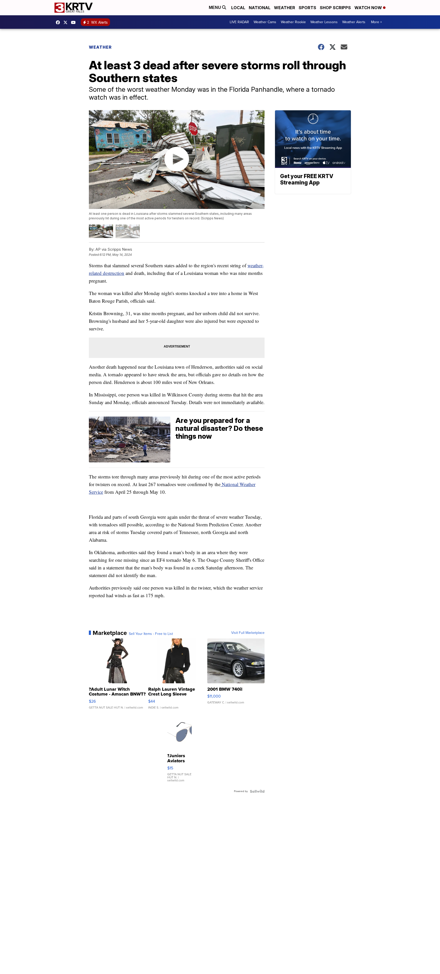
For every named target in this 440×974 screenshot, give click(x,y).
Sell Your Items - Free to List (151, 634)
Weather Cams (265, 22)
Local (238, 7)
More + (376, 22)
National (259, 7)
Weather (284, 7)
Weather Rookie (293, 22)
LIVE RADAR (239, 22)
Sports (307, 7)
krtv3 (59, 22)
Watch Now (368, 7)
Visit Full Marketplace (248, 633)
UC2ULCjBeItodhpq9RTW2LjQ (74, 22)
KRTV (66, 22)
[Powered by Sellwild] (257, 791)
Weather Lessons (324, 22)
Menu (215, 7)
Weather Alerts (353, 22)
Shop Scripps (335, 7)
